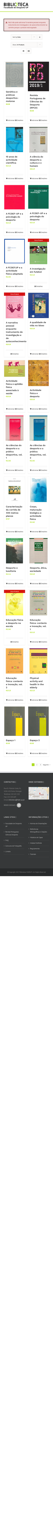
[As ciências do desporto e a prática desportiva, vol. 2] (38, 428)
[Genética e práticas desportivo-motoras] (14, 75)
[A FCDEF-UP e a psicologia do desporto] (14, 197)
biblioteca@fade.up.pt (16, 800)
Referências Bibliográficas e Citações (38, 830)
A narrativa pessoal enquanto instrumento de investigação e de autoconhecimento (16, 332)
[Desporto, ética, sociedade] (38, 551)
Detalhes (20, 120)
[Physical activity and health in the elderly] (38, 661)
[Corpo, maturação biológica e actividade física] (38, 490)
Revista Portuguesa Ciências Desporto (12, 833)
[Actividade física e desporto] (38, 373)
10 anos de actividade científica (11, 159)
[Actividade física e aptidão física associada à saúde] (14, 368)
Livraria (7, 851)
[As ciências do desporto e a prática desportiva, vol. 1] (14, 428)
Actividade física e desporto (35, 393)
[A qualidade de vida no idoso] (38, 305)
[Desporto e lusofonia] (14, 551)
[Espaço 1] (14, 721)
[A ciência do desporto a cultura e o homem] (38, 140)
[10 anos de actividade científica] (14, 140)
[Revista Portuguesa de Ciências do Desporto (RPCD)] (38, 76)
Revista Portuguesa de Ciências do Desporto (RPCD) (37, 101)
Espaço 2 (35, 740)
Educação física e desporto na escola (14, 623)
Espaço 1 (10, 740)
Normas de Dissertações (38, 823)
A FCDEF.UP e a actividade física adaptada (14, 270)
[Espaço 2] (38, 721)
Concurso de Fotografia (13, 846)
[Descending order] (39, 37)
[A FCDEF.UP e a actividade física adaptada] (14, 251)
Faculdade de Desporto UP (13, 824)
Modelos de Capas (36, 837)
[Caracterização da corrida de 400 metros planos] (14, 490)
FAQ (6, 840)
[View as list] (28, 51)
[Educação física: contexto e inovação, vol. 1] (38, 603)
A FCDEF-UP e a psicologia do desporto (14, 216)
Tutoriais (33, 854)
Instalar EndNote (36, 843)
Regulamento (35, 849)
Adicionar (11, 120)
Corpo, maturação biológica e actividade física (36, 512)
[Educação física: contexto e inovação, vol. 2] (14, 661)
